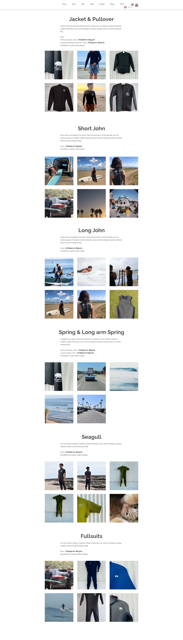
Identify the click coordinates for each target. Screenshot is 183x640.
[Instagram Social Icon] (132, 4)
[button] (136, 5)
